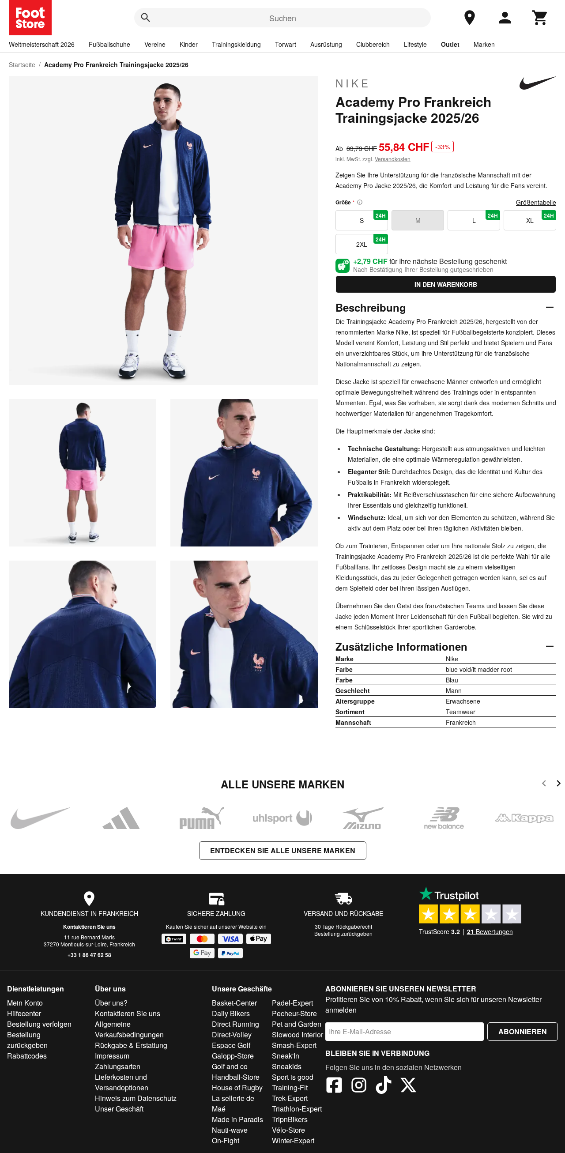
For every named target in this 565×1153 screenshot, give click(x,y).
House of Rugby (237, 1087)
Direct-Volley (232, 1034)
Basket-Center (234, 1003)
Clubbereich (373, 44)
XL (540, 218)
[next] (558, 784)
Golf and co (230, 1066)
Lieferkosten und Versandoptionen (121, 1082)
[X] (408, 1086)
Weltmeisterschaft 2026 (42, 44)
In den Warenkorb (445, 284)
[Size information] (360, 202)
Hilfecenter (24, 1013)
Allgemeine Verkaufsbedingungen (129, 1029)
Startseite (22, 64)
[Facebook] (334, 1086)
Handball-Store (236, 1077)
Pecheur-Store (294, 1013)
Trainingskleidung (236, 44)
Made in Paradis (237, 1119)
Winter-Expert (293, 1140)
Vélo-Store (288, 1130)
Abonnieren (522, 1031)
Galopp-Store (233, 1056)
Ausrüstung (326, 44)
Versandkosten (393, 158)
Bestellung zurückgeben (343, 933)
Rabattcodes (27, 1056)
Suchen (282, 17)
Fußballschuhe (109, 44)
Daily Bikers (231, 1013)
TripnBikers (290, 1119)
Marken (484, 44)
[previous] (544, 784)
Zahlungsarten (117, 1066)
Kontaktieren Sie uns (89, 926)
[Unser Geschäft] (469, 17)
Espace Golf (231, 1045)
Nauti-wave (230, 1130)
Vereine (155, 44)
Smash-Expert (294, 1045)
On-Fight (225, 1140)
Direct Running (235, 1024)
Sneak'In (285, 1056)
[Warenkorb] (540, 17)
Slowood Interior (297, 1034)
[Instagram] (359, 1086)
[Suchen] (145, 17)
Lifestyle (415, 44)
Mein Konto (25, 1003)
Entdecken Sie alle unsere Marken (282, 850)
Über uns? (111, 1003)
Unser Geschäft (119, 1109)
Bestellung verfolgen (39, 1024)
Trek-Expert (290, 1098)
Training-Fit (290, 1087)
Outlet (450, 44)
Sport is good (292, 1077)
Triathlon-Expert (297, 1109)
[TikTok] (383, 1086)
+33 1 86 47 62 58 (89, 955)
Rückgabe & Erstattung (131, 1045)
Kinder (189, 44)
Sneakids (286, 1066)
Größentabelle (536, 202)
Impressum (112, 1056)
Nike (353, 83)
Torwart (285, 44)
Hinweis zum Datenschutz (136, 1098)
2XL (371, 242)
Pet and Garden (296, 1024)
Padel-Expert (292, 1003)
